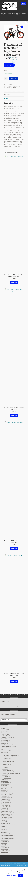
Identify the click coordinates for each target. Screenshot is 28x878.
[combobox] (14, 719)
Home (2, 13)
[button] (22, 27)
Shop (5, 13)
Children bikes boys (13, 13)
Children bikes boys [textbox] (13, 719)
